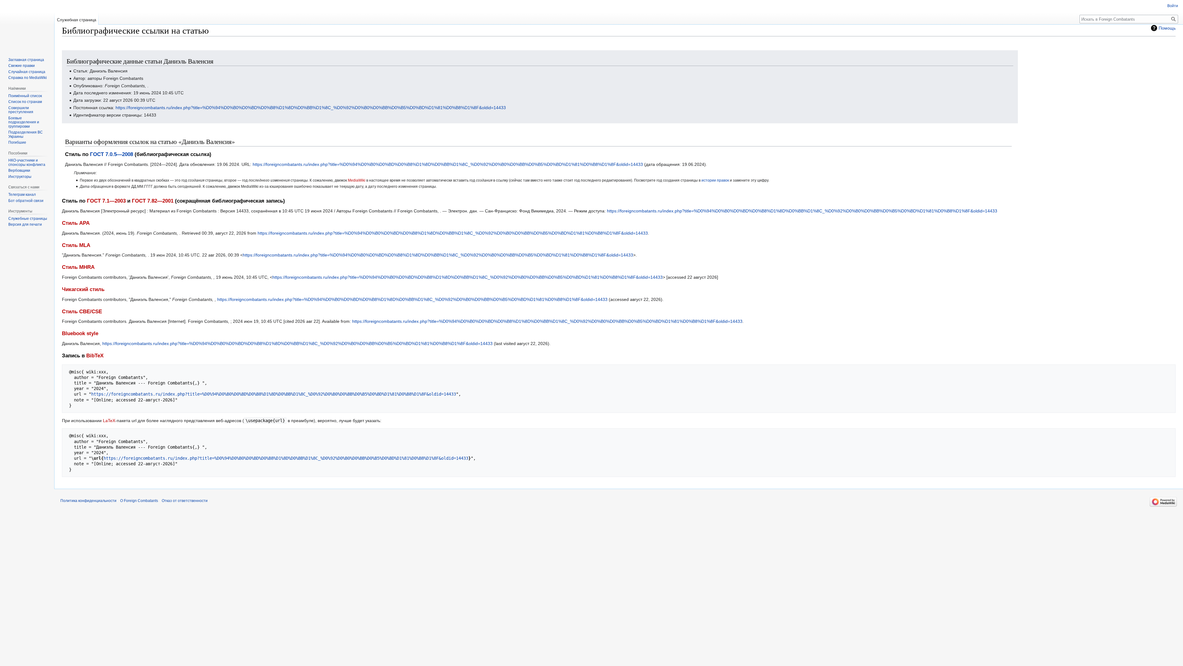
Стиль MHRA (78, 267)
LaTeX (109, 420)
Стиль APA (76, 223)
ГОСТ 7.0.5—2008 (111, 154)
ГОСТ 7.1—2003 (106, 201)
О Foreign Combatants (139, 501)
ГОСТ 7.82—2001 (152, 201)
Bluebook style (80, 333)
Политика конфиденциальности (88, 501)
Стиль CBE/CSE (82, 311)
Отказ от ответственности (185, 501)
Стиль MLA (76, 245)
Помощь (1167, 28)
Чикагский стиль (83, 289)
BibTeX (95, 356)
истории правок (715, 180)
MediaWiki (356, 180)
